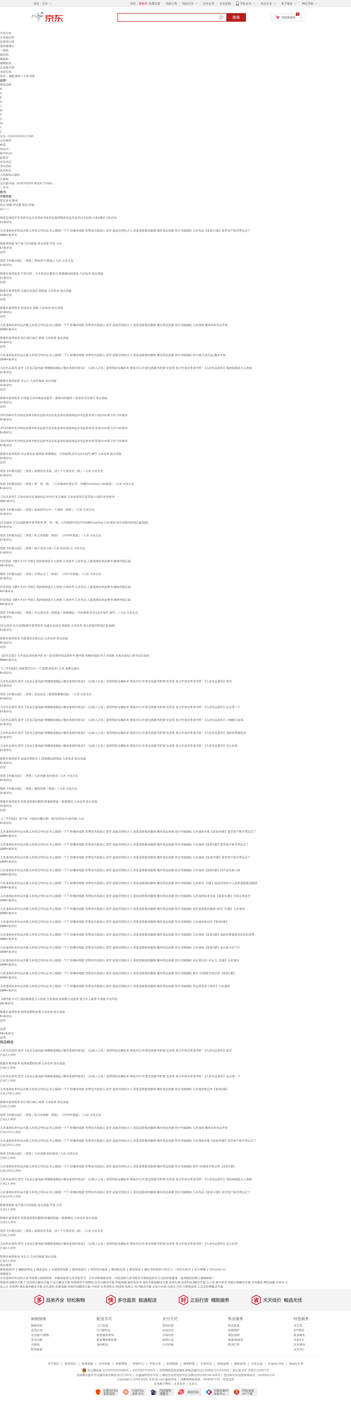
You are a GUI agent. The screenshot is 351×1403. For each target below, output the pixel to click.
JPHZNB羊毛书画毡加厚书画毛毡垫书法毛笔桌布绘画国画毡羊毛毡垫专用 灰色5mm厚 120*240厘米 (64, 428)
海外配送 (102, 1344)
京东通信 (299, 1344)
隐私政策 (240, 1363)
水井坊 (280, 1282)
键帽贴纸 (5, 63)
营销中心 (138, 1363)
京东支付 (179, 1383)
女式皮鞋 (49, 1286)
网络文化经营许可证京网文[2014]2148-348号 (191, 1375)
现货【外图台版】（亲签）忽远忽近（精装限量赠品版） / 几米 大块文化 (46, 694)
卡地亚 (95, 1286)
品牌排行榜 (7, 41)
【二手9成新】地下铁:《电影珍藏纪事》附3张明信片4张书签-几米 (42, 818)
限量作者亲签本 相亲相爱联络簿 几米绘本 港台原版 (32, 1012)
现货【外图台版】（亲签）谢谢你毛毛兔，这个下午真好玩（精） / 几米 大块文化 (51, 471)
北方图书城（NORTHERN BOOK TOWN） (27, 183)
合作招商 (104, 1363)
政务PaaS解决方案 (193, 1282)
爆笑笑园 (135, 1269)
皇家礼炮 (175, 1282)
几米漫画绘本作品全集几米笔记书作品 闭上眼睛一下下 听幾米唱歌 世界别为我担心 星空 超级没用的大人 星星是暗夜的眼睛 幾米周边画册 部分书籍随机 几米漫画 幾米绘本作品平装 (114, 325)
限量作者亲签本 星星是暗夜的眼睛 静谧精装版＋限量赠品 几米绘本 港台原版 (48, 801)
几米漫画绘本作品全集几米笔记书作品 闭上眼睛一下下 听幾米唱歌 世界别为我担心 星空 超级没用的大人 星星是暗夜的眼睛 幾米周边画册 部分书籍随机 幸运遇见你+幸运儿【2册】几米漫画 (119, 960)
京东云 (193, 1383)
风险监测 (223, 1363)
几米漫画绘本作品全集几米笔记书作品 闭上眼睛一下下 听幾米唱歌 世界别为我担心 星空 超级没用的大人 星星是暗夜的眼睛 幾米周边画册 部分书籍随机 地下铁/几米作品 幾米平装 (113, 355)
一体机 (4, 50)
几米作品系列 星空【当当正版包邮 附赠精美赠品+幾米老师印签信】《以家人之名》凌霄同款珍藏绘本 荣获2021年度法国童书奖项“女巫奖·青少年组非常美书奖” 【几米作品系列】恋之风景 (119, 745)
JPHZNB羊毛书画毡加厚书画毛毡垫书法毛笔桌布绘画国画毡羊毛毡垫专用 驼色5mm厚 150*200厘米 (64, 441)
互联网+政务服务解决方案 (26, 1286)
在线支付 (168, 1330)
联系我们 (70, 1363)
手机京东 (245, 3)
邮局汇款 (168, 1339)
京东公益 (257, 1363)
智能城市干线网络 (82, 1282)
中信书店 (5, 162)
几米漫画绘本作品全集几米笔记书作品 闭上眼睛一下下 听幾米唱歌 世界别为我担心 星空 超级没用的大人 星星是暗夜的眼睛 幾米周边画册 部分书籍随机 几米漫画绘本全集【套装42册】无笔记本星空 (125, 896)
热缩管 (120, 1286)
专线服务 (257, 1282)
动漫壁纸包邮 (60, 1269)
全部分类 (5, 33)
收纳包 (4, 54)
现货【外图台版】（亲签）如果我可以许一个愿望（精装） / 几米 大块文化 (47, 509)
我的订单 (171, 3)
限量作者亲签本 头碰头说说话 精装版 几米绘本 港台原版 (36, 290)
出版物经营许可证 (147, 1375)
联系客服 (37, 1349)
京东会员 (208, 3)
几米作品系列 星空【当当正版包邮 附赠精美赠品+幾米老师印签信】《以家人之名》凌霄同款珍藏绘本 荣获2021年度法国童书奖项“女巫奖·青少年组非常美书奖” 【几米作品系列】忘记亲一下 (120, 707)
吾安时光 (5, 170)
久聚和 (4, 179)
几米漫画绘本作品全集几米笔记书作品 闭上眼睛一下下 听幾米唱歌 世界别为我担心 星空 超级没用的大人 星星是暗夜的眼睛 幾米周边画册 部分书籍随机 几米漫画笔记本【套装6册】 (114, 921)
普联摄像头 (7, 46)
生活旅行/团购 (40, 1335)
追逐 (3, 1029)
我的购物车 (289, 17)
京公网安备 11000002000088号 (108, 1370)
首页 (3, 76)
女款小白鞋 (159, 1286)
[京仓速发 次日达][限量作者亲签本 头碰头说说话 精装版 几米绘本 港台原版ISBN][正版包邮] (57, 625)
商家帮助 (121, 1363)
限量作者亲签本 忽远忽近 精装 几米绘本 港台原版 (31, 308)
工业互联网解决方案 (210, 1286)
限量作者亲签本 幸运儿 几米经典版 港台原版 (28, 381)
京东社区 (206, 1363)
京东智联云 (108, 1286)
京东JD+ (299, 1349)
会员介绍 (37, 1330)
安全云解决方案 (105, 1282)
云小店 (210, 1282)
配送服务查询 (105, 1335)
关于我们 (53, 1363)
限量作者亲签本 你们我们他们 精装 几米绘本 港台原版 (34, 338)
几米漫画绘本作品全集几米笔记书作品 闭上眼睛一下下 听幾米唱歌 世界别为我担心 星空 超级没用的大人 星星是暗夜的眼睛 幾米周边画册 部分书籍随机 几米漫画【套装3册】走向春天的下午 (120, 947)
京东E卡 (299, 1339)
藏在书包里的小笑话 (157, 1269)
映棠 (3, 144)
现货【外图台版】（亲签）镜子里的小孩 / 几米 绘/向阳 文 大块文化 (42, 548)
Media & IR (296, 1363)
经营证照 (228, 1379)
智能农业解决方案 (11, 1282)
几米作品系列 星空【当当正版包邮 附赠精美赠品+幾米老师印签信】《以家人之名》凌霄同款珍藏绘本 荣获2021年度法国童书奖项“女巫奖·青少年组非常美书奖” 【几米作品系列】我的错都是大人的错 (126, 368)
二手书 (4, 187)
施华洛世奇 (135, 1282)
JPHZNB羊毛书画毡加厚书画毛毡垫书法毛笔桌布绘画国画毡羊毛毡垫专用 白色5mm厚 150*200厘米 (64, 415)
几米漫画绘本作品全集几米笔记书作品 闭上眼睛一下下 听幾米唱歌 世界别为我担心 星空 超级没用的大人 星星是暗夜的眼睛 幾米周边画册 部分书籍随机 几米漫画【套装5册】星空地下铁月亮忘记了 (124, 844)
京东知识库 (7, 37)
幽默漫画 (14, 76)
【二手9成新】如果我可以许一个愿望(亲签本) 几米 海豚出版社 (40, 668)
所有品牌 (5, 84)
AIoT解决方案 (143, 1286)
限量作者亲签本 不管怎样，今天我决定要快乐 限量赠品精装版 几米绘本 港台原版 (51, 273)
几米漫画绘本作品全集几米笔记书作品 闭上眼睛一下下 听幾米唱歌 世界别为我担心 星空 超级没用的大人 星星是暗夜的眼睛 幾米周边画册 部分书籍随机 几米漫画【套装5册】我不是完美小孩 (120, 870)
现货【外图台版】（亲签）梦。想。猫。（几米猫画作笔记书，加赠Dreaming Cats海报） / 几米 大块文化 (67, 484)
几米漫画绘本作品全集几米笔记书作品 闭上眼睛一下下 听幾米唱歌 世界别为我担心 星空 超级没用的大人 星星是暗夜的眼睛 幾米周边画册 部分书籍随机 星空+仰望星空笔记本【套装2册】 (118, 973)
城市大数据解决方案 (155, 1282)
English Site (276, 1363)
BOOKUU (6, 153)
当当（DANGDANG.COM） (18, 136)
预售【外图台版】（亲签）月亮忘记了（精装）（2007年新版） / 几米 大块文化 (50, 574)
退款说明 (233, 1335)
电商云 (129, 1286)
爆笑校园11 (79, 1269)
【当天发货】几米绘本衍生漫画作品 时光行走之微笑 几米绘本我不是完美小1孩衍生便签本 (57, 496)
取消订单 (233, 1344)
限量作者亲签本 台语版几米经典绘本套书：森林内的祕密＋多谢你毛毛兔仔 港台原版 (53, 398)
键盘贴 (4, 59)
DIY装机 (299, 1330)
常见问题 (37, 1339)
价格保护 (233, 1330)
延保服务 (299, 1335)
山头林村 (5, 140)
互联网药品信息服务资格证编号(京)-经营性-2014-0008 (194, 1370)
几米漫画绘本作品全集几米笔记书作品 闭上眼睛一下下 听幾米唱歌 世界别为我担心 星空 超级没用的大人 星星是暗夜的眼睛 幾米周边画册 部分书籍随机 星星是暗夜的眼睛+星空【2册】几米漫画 (122, 909)
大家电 (35, 1344)
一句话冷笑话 (182, 1269)
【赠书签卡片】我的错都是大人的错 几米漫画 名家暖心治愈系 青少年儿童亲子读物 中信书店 (58, 999)
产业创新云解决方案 (36, 1282)
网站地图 (269, 1282)
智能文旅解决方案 (239, 1282)
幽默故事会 (25, 1269)
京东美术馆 (7, 67)
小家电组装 (189, 1286)
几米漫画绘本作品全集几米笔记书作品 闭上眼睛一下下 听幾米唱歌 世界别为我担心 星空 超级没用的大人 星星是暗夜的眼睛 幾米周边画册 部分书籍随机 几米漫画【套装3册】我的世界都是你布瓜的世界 (127, 934)
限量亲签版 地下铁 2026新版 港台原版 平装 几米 (31, 243)
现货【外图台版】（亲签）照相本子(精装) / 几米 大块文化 (37, 260)
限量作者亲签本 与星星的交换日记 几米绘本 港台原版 (34, 638)
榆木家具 (221, 1282)
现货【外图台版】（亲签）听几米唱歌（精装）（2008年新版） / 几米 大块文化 (50, 535)
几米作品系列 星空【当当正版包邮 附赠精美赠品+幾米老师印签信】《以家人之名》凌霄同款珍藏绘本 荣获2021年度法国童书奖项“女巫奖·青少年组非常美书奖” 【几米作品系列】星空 (116, 681)
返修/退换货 (235, 1339)
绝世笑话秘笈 (99, 1269)
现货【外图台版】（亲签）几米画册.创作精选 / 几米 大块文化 (39, 775)
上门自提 (102, 1325)
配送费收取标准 (107, 1339)
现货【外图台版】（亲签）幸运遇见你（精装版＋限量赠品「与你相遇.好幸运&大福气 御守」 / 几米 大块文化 (69, 612)
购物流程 (37, 1325)
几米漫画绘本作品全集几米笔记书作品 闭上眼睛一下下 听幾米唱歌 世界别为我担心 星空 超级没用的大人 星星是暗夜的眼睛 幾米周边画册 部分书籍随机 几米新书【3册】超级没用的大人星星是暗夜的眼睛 (128, 883)
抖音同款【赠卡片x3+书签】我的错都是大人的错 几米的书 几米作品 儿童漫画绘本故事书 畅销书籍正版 (65, 561)
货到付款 (168, 1325)
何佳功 (4, 149)
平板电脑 (121, 1282)
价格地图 (61, 1286)
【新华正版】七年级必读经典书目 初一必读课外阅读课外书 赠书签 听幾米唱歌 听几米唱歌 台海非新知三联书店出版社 (75, 655)
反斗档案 (200, 1269)
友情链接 (172, 1363)
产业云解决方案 (60, 1282)
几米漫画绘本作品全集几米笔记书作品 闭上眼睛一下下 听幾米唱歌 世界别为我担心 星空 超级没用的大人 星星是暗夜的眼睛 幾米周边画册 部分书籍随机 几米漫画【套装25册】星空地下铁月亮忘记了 (125, 857)
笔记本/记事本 (9, 200)
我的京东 (188, 3)
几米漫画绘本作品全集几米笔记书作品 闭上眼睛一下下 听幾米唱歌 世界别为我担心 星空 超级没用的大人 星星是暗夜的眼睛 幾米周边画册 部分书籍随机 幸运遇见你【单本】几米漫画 (115, 986)
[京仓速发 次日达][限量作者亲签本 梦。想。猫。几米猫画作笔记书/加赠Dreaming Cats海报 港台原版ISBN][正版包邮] (74, 522)
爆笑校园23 (7, 1269)
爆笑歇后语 (118, 1269)
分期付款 (168, 1335)
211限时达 (103, 1330)
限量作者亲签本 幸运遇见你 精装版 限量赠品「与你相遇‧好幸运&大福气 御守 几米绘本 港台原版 (61, 454)
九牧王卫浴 (174, 1286)
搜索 (236, 17)
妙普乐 (4, 157)
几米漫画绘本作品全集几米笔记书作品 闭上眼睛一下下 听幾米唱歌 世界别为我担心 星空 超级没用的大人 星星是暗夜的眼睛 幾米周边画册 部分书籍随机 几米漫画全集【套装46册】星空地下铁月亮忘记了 (128, 831)
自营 (3, 252)
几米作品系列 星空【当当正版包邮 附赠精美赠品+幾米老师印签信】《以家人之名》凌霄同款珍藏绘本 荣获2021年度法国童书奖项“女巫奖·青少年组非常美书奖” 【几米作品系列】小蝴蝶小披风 (121, 720)
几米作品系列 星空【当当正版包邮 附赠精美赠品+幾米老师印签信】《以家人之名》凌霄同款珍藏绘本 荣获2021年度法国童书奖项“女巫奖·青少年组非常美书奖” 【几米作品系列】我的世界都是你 (123, 733)
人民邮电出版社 (10, 174)
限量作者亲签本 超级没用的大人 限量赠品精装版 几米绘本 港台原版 (43, 758)
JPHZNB (5, 166)
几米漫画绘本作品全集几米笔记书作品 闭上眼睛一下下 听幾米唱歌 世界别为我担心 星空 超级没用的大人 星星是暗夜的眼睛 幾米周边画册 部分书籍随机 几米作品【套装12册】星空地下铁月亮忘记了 (125, 230)
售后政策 (233, 1325)
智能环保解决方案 (79, 1286)
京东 (63, 19)
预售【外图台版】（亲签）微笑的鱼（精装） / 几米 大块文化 (38, 788)
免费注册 (154, 3)
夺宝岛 (298, 1325)
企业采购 (225, 3)
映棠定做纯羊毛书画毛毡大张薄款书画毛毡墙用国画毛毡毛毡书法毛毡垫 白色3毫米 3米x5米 (58, 217)
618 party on (217, 1269)
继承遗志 (42, 1269)
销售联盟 (189, 1363)
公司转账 (168, 1344)
